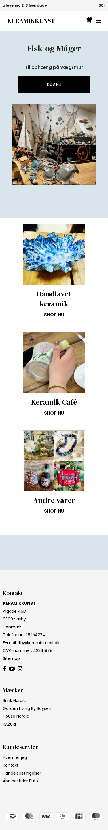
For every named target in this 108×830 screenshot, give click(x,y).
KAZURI (9, 724)
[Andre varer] (54, 461)
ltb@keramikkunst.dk (38, 643)
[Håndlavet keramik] (54, 254)
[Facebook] (4, 669)
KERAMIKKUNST (31, 21)
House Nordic (16, 716)
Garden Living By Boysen (27, 708)
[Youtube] (12, 669)
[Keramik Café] (54, 362)
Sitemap (11, 658)
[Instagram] (20, 669)
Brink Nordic (14, 700)
